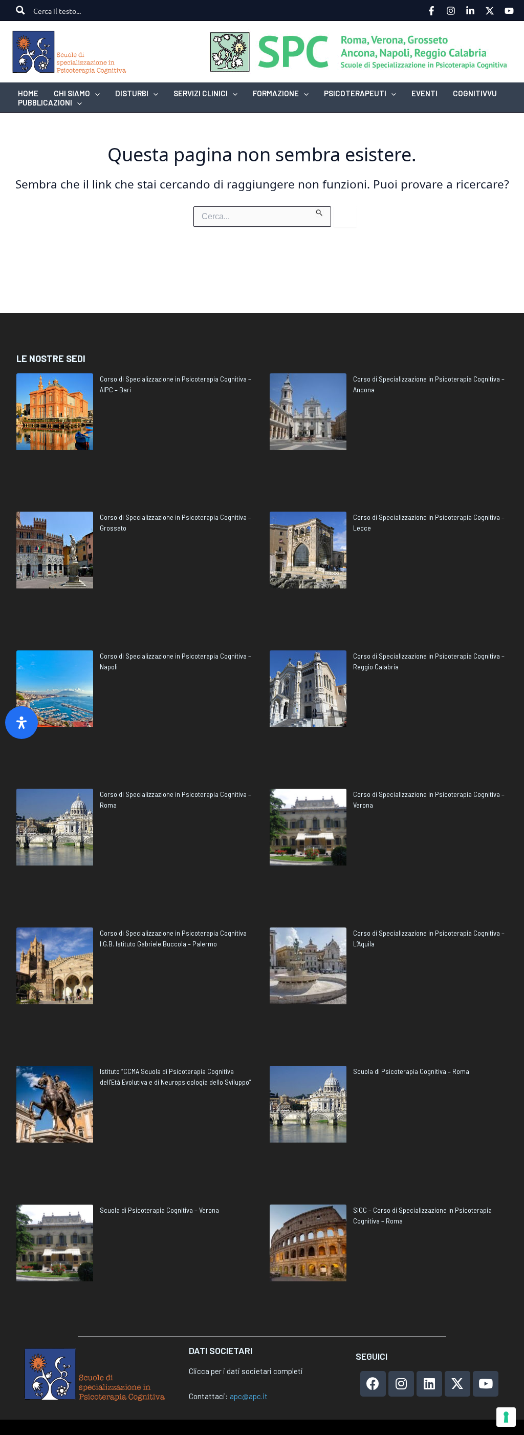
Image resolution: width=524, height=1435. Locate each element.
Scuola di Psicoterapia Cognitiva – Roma (411, 1071)
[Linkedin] (470, 10)
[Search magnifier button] (20, 10)
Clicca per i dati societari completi (246, 1371)
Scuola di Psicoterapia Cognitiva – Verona (159, 1210)
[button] (95, 93)
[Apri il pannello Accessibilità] (21, 722)
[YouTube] (509, 10)
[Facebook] (431, 10)
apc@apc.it (249, 1396)
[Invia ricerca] (319, 211)
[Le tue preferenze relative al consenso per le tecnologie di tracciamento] (506, 1417)
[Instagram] (450, 10)
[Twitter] (489, 10)
